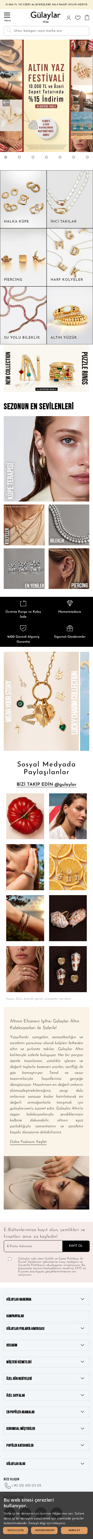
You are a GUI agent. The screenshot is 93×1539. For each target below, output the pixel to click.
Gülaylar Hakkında (18, 1299)
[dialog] (46, 1515)
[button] (5, 162)
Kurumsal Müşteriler (20, 1428)
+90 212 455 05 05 (26, 1486)
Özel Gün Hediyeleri (19, 1378)
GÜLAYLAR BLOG (16, 1464)
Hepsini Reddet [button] (45, 1530)
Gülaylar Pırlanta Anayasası (25, 1328)
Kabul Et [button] (74, 1530)
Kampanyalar (15, 1316)
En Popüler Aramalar (20, 1412)
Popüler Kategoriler (20, 1445)
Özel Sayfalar (15, 1395)
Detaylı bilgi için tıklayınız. (47, 1523)
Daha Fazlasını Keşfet (28, 1142)
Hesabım (11, 1345)
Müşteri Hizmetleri (18, 1362)
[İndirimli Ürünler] (46, 151)
